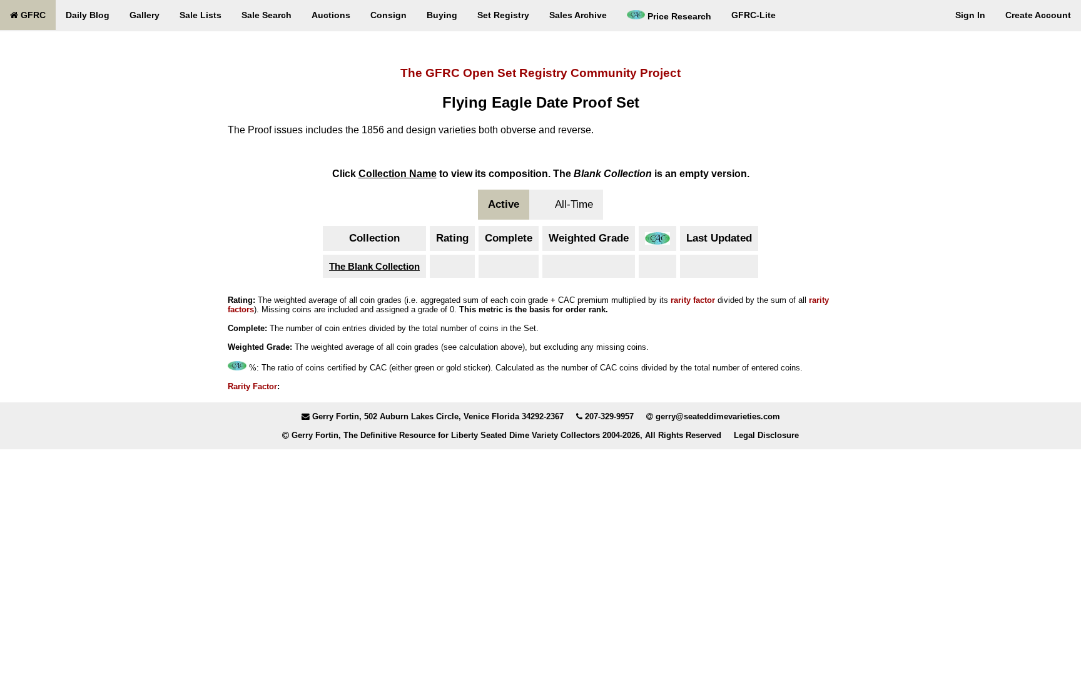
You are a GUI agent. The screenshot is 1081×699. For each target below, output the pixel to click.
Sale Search (266, 15)
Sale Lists (200, 15)
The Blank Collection (374, 266)
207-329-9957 (609, 416)
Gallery (144, 15)
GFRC (32, 15)
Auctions (331, 15)
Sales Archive (578, 15)
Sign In (970, 15)
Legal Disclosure (766, 435)
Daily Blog (87, 15)
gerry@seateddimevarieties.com (718, 416)
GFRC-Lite (753, 15)
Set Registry (503, 15)
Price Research (678, 16)
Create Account (1038, 15)
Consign (388, 15)
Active (503, 204)
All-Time (574, 204)
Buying (442, 15)
